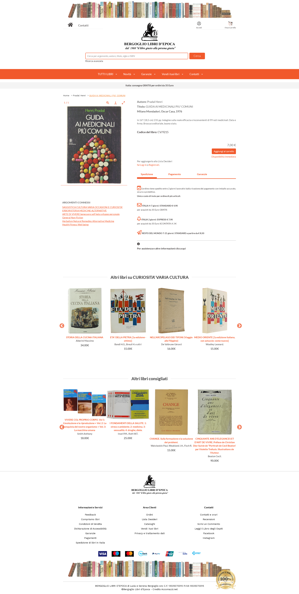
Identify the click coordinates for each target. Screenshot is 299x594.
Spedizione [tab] (147, 174)
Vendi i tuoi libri (170, 74)
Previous (60, 324)
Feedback (90, 514)
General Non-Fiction (72, 217)
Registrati (154, 164)
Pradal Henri (79, 95)
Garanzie (146, 74)
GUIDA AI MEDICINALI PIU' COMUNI (107, 95)
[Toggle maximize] (123, 102)
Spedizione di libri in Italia (90, 542)
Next (238, 324)
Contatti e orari (208, 514)
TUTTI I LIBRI (105, 74)
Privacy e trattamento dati (150, 533)
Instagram (209, 538)
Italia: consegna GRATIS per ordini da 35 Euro (150, 85)
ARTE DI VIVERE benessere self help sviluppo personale (91, 214)
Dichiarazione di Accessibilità (90, 528)
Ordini (149, 514)
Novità (127, 74)
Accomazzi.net (169, 589)
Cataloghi (149, 524)
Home (66, 95)
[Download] (115, 102)
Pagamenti (90, 538)
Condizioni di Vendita (90, 524)
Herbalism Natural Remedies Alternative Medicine (88, 221)
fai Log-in (142, 164)
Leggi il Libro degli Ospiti (209, 528)
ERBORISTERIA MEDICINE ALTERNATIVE (84, 210)
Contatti (83, 25)
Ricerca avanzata (94, 61)
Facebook (208, 533)
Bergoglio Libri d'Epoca (136, 589)
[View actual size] (108, 102)
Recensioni (209, 519)
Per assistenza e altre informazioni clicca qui (161, 248)
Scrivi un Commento (208, 524)
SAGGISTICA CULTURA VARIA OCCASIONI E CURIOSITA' (92, 207)
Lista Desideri (149, 519)
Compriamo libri (90, 519)
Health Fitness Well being (75, 224)
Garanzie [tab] (202, 174)
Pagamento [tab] (174, 174)
